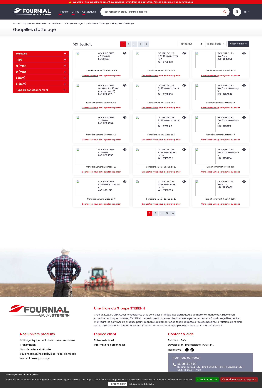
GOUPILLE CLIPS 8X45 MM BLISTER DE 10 (109, 184)
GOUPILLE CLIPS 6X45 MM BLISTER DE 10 (228, 88)
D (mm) (21, 72)
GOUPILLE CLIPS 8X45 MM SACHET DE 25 (167, 152)
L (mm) (20, 78)
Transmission (28, 345)
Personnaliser (118, 384)
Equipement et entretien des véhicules (42, 23)
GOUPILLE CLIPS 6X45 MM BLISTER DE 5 (168, 88)
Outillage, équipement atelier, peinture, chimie (47, 340)
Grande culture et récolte (35, 349)
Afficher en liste (238, 43)
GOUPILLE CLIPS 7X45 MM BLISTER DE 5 (168, 120)
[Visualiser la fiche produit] (124, 53)
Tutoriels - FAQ (177, 340)
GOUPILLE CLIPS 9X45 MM (225, 183)
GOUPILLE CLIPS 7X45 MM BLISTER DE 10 (228, 120)
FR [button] (245, 11)
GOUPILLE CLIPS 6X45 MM (225, 55)
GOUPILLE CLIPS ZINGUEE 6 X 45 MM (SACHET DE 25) (108, 88)
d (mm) (21, 65)
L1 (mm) (21, 84)
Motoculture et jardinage (35, 358)
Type (19, 59)
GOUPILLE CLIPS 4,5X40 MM (106, 55)
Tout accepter (208, 379)
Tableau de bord (104, 340)
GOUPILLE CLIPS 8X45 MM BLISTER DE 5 (228, 152)
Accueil (16, 23)
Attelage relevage (74, 23)
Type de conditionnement (32, 90)
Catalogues (89, 11)
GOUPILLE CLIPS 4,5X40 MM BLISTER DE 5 (168, 56)
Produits (64, 11)
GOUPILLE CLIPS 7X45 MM (106, 119)
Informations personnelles (109, 345)
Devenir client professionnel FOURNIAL (190, 345)
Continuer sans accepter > (240, 379)
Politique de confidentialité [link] (141, 384)
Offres (75, 11)
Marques (21, 53)
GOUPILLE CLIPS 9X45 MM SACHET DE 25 (167, 184)
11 (140, 44)
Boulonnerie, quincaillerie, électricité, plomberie (48, 354)
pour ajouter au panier (101, 75)
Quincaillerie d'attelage (97, 23)
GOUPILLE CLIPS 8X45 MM (106, 151)
